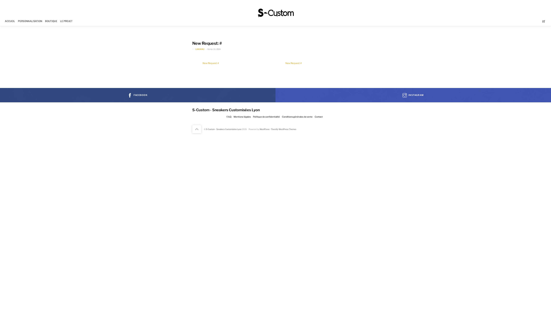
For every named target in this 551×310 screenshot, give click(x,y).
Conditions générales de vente (297, 116)
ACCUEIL (10, 21)
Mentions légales (242, 116)
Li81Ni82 (200, 49)
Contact (319, 116)
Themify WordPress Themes (283, 129)
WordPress (264, 129)
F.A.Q (229, 116)
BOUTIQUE (51, 21)
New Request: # (207, 43)
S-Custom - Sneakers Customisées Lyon (223, 129)
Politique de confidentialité (266, 116)
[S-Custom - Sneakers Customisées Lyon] (275, 12)
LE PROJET (66, 21)
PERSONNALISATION (30, 21)
